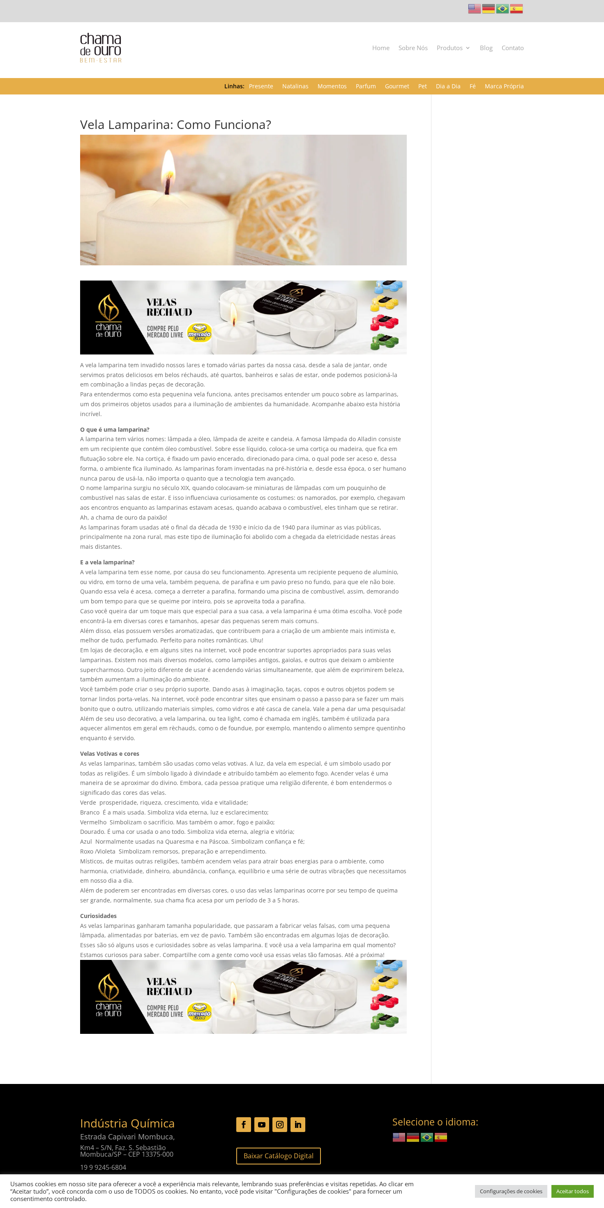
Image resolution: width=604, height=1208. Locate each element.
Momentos (332, 86)
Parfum (366, 86)
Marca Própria (504, 86)
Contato (513, 48)
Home (381, 48)
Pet (422, 86)
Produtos (450, 48)
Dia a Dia (448, 86)
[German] (489, 8)
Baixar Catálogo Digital (279, 1155)
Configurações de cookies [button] (511, 1191)
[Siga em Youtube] (261, 1124)
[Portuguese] (503, 8)
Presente (261, 86)
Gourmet (397, 86)
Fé (473, 86)
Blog (486, 48)
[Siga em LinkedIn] (297, 1124)
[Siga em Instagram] (279, 1124)
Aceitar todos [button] (572, 1191)
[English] (475, 8)
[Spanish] (517, 8)
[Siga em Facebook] (243, 1124)
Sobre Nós (413, 48)
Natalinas (295, 86)
